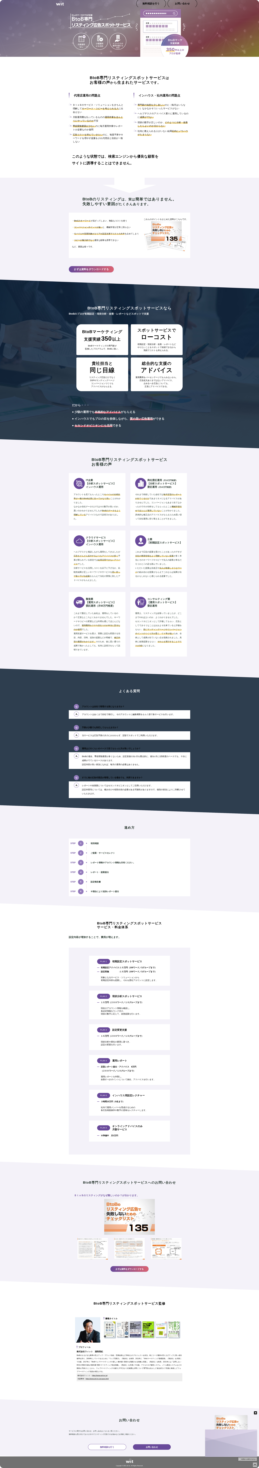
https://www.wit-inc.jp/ (99, 1375)
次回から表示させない (248, 1459)
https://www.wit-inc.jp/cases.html (97, 1379)
